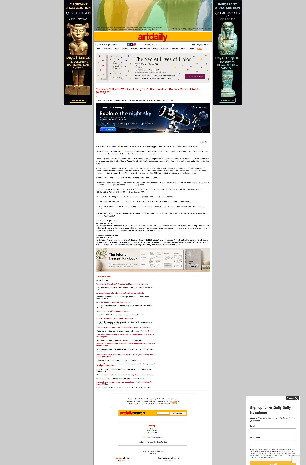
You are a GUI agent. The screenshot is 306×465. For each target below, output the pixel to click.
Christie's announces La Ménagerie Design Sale (114, 318)
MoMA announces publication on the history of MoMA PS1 (118, 360)
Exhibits (137, 399)
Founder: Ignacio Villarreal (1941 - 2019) (152, 431)
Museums (134, 49)
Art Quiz (138, 403)
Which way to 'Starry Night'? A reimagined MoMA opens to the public (122, 284)
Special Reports (151, 401)
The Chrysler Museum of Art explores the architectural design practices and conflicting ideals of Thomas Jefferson (124, 323)
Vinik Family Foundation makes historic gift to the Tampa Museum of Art (123, 327)
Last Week (107, 49)
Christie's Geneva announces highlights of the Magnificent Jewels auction (124, 387)
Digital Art (156, 399)
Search (183, 49)
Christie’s (112, 147)
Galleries (125, 49)
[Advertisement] (182, 292)
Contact (191, 49)
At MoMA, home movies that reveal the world (113, 302)
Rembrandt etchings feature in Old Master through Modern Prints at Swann (124, 375)
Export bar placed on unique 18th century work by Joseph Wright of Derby (124, 331)
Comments (174, 49)
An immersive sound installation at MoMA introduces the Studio (120, 293)
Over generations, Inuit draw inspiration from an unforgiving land (120, 378)
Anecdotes (131, 403)
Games (155, 49)
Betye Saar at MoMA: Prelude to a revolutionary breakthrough (119, 315)
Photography (173, 399)
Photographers (145, 49)
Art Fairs (177, 401)
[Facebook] (128, 46)
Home (99, 49)
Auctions (171, 401)
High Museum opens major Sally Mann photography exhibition (119, 340)
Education (145, 403)
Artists (116, 49)
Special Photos (140, 401)
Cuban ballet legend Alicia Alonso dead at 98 (113, 311)
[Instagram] (134, 46)
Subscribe (164, 49)
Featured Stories (162, 401)
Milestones (149, 399)
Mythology (152, 403)
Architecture (164, 399)
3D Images (159, 403)
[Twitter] (131, 46)
